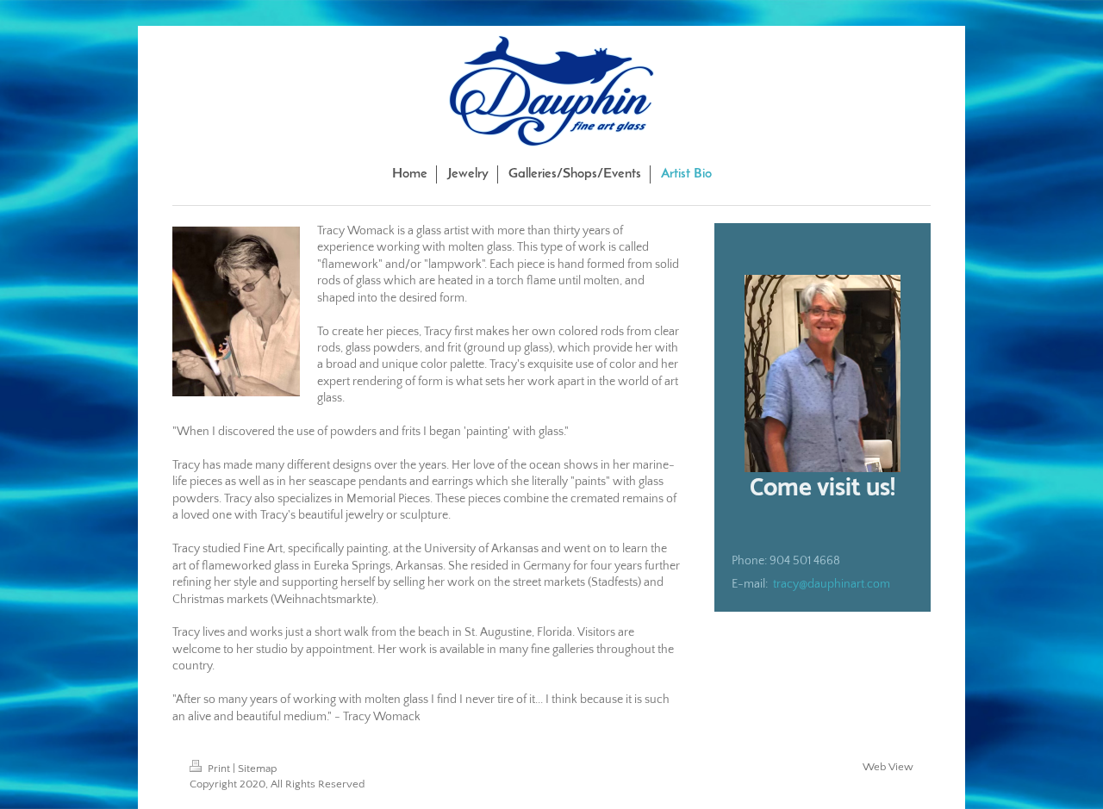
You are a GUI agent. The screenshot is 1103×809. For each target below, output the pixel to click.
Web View (888, 767)
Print (219, 768)
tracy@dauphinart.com (831, 584)
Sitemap (257, 768)
